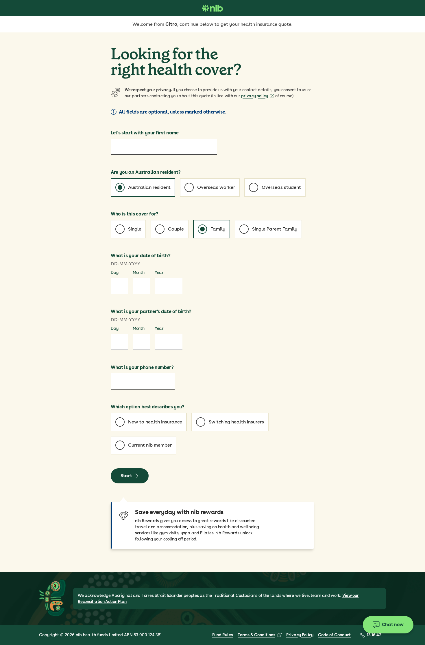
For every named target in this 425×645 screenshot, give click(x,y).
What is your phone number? (142, 367)
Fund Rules (222, 635)
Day (115, 272)
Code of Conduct (334, 635)
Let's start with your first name (145, 133)
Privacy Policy (299, 635)
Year (159, 272)
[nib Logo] (212, 8)
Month (139, 272)
